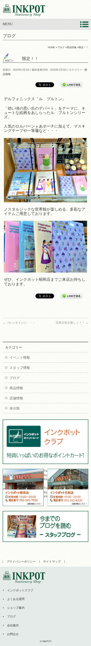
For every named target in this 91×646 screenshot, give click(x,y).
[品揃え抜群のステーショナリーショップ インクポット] (24, 11)
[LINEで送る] (71, 84)
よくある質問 (16, 599)
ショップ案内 (16, 607)
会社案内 (13, 625)
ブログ (14, 378)
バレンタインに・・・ (19, 322)
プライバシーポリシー (21, 561)
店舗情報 (16, 398)
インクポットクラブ (20, 590)
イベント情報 (19, 357)
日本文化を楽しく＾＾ (72, 322)
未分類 (14, 408)
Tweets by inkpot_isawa (45, 492)
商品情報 (16, 388)
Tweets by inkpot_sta (45, 475)
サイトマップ (52, 561)
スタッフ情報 (19, 368)
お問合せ (13, 634)
